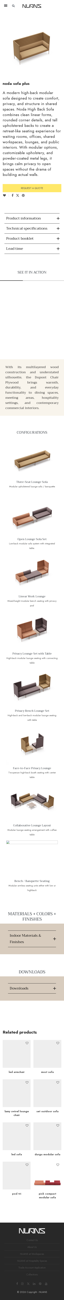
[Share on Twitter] (17, 195)
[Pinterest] (40, 1283)
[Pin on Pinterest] (23, 195)
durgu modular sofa (47, 1154)
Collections (32, 1274)
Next (60, 42)
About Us (32, 1247)
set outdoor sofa (47, 1111)
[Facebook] (17, 1283)
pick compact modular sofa (47, 1195)
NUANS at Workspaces (32, 1254)
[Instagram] (22, 1283)
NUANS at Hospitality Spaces (32, 1261)
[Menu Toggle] (5, 5)
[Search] (54, 6)
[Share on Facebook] (12, 195)
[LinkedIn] (34, 1283)
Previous (3, 42)
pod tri (16, 1194)
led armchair (17, 1072)
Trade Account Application (32, 1267)
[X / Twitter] (28, 1283)
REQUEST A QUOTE (32, 188)
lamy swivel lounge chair (17, 1113)
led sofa (16, 1154)
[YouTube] (46, 1283)
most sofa (47, 1072)
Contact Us (32, 1240)
